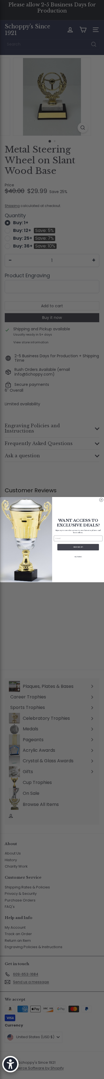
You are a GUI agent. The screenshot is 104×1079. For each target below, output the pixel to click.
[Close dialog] (101, 500)
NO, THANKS (78, 557)
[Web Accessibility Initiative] (10, 1064)
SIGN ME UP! (78, 547)
